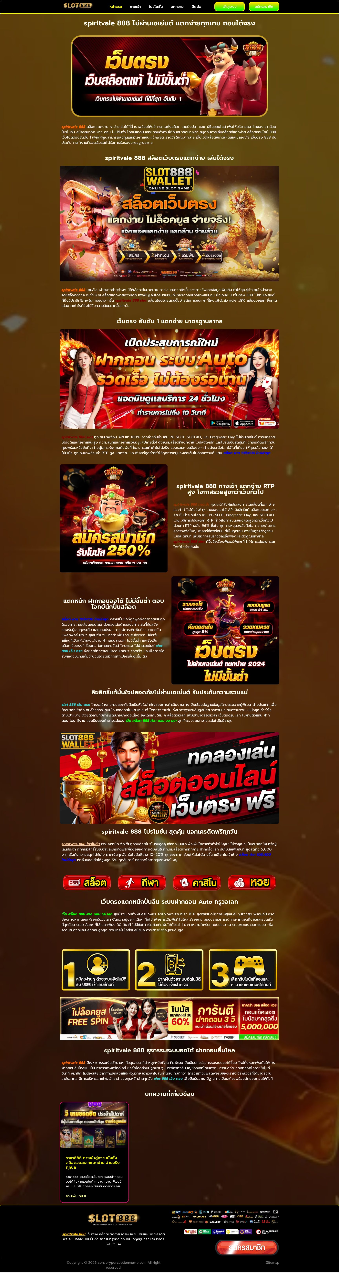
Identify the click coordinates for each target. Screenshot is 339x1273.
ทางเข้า (135, 6)
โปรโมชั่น (156, 6)
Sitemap (272, 1262)
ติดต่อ (196, 6)
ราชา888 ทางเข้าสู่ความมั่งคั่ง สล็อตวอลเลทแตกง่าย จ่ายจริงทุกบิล (93, 1162)
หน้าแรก (115, 6)
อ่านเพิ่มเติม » (76, 1196)
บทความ (177, 6)
